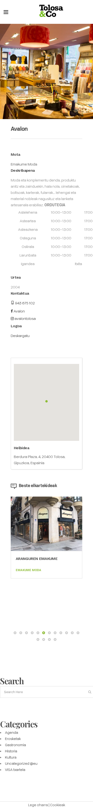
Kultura (10, 757)
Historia (11, 751)
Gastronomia (15, 744)
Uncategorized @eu (21, 763)
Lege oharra (38, 804)
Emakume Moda (24, 164)
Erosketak (13, 738)
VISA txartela (15, 769)
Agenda (11, 732)
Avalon (19, 311)
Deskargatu (20, 335)
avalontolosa (25, 318)
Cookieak (57, 804)
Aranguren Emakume (36, 558)
